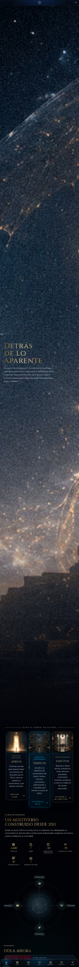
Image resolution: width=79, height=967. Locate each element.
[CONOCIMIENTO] (17, 906)
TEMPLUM (39, 763)
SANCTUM (62, 761)
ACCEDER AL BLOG (37, 803)
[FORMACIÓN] (39, 884)
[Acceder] (76, 3)
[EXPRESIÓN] (39, 928)
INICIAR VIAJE (14, 795)
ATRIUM (16, 761)
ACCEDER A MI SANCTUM (60, 798)
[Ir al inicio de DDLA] (39, 3)
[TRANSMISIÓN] (62, 906)
